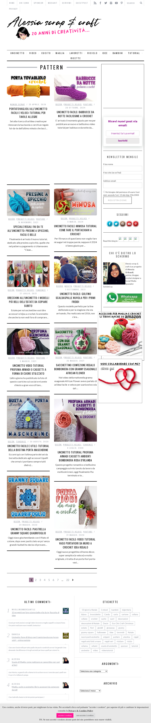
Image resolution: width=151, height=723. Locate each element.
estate (84, 628)
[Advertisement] (123, 31)
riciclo (92, 53)
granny (121, 628)
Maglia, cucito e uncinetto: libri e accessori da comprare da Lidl (35, 688)
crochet (94, 619)
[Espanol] (131, 241)
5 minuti (104, 610)
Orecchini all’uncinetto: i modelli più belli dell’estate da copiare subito (28, 302)
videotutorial (107, 650)
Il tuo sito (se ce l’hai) (112, 172)
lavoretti (76, 53)
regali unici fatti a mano (91, 641)
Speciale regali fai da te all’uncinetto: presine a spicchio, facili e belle (28, 231)
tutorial (134, 53)
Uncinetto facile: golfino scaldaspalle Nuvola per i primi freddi (75, 298)
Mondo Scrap (17, 104)
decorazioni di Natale (90, 623)
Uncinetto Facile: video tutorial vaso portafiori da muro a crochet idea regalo (75, 543)
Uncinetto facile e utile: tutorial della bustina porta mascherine (28, 448)
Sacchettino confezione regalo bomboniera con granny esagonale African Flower (75, 369)
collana (135, 614)
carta (116, 614)
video (33, 53)
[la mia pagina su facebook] (109, 226)
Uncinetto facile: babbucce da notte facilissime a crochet (75, 114)
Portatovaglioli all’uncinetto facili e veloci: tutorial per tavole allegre (28, 113)
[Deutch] (126, 241)
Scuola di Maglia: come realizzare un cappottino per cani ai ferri (36, 663)
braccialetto (95, 614)
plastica (126, 637)
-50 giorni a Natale (89, 610)
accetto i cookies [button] (65, 715)
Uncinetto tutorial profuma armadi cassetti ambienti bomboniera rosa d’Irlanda (75, 456)
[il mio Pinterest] (135, 226)
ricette (76, 58)
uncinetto (17, 53)
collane (84, 619)
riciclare (120, 641)
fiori (92, 628)
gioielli (100, 628)
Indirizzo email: (109, 181)
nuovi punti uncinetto (90, 637)
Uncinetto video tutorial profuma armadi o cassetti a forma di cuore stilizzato (28, 369)
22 (67, 579)
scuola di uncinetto (109, 646)
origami (106, 637)
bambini (118, 53)
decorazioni (123, 619)
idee (105, 53)
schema (84, 646)
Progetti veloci (73, 104)
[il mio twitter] (116, 226)
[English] (121, 241)
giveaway (111, 628)
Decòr (59, 104)
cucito (46, 53)
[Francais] (136, 241)
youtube (87, 104)
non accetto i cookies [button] (85, 715)
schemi (94, 646)
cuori (112, 619)
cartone (125, 614)
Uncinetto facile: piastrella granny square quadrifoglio (28, 531)
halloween (101, 632)
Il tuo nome (108, 164)
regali (136, 637)
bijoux (84, 614)
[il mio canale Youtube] (129, 226)
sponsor (124, 646)
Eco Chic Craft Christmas (122, 623)
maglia (60, 53)
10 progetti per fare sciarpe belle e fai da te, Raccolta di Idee (35, 614)
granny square (87, 632)
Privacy (13, 9)
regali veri (109, 641)
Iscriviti (122, 140)
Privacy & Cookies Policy (80, 711)
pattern (116, 637)
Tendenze (41, 290)
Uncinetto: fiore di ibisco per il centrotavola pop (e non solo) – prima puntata (35, 638)
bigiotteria (126, 610)
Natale (131, 632)
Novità (68, 286)
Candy (107, 614)
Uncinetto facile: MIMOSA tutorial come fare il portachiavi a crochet (75, 230)
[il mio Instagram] (122, 226)
